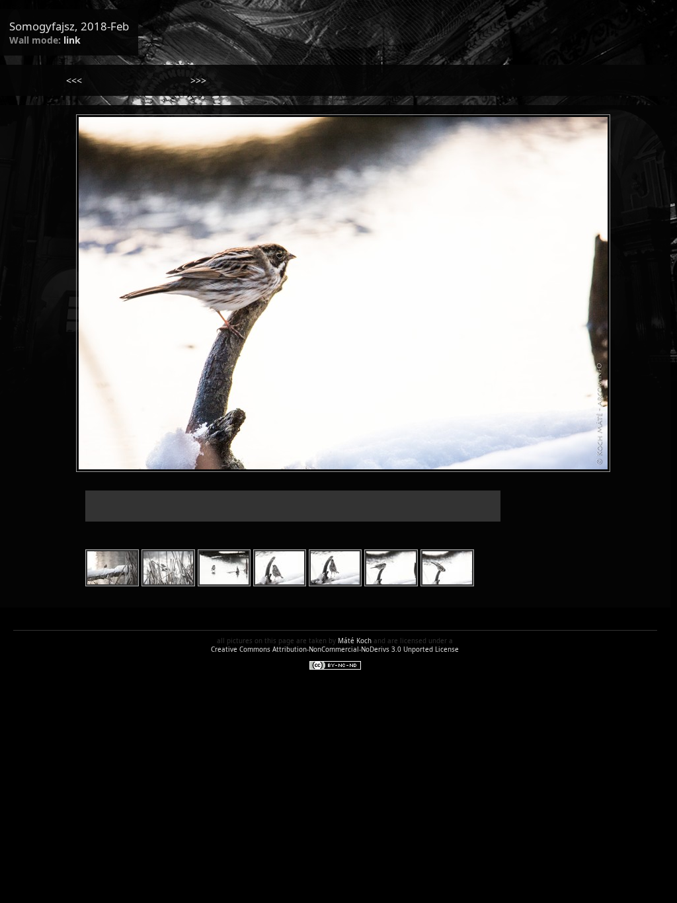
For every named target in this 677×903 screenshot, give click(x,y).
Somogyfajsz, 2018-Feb (69, 26)
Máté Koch (355, 641)
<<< (74, 80)
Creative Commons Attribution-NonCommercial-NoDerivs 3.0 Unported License (335, 649)
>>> (198, 80)
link (72, 40)
